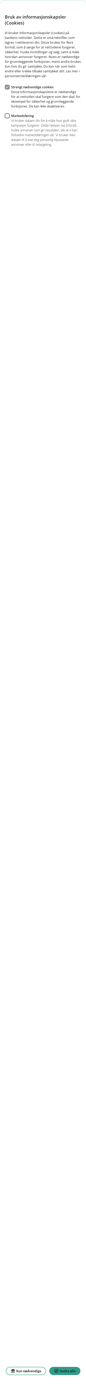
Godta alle (68, 1371)
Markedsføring (22, 116)
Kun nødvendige (28, 1371)
